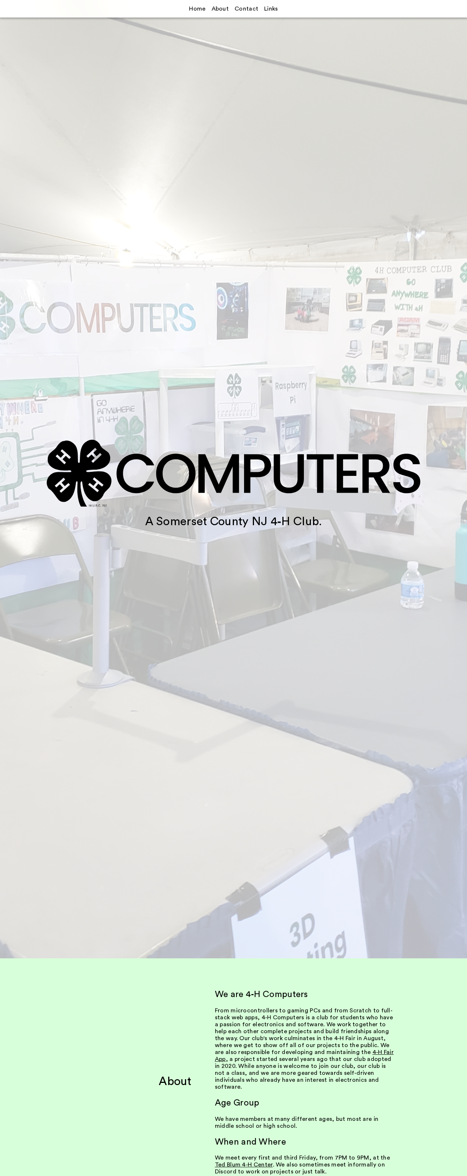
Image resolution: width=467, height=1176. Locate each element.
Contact (246, 9)
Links (271, 9)
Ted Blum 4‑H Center (244, 1165)
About (220, 9)
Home (197, 9)
